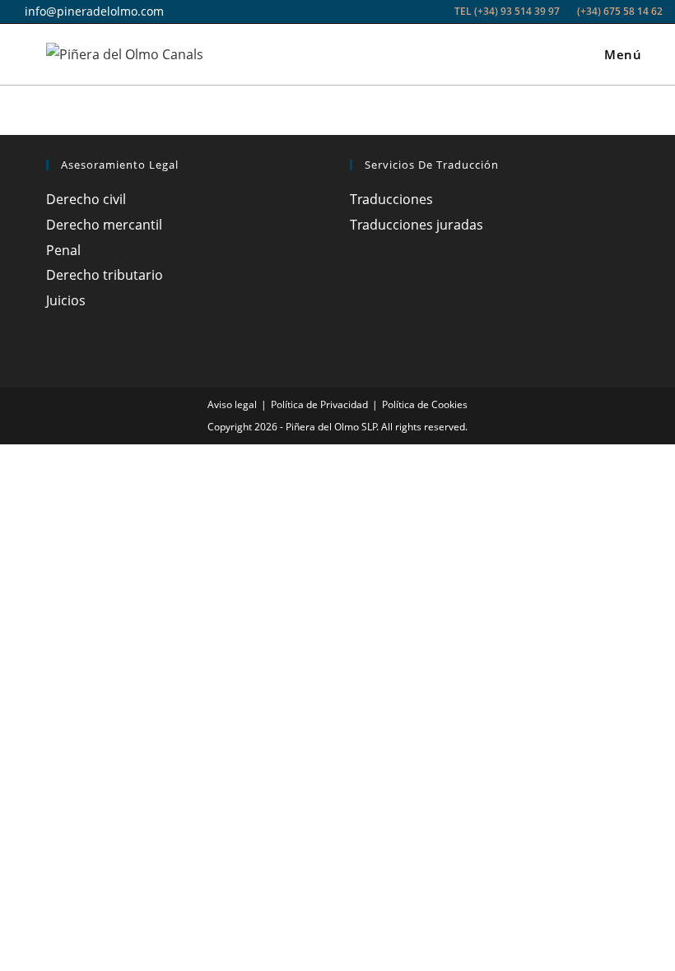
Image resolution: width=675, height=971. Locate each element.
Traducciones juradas (416, 225)
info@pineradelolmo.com (92, 11)
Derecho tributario (104, 275)
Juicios (66, 300)
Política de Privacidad (319, 404)
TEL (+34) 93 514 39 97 (507, 11)
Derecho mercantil (104, 225)
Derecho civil (86, 199)
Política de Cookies (425, 404)
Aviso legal (232, 404)
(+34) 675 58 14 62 (619, 11)
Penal (63, 250)
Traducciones (391, 199)
